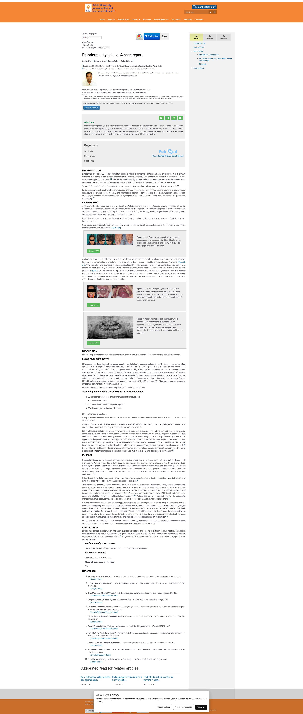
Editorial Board (123, 19)
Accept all (201, 707)
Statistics (210, 38)
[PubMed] (102, 595)
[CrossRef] (94, 595)
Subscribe (188, 19)
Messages (147, 19)
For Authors (176, 19)
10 (169, 498)
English (87, 37)
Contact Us (199, 19)
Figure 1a (115, 228)
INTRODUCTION (199, 43)
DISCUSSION (198, 51)
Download (223, 38)
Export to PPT (94, 251)
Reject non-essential (183, 707)
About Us (111, 19)
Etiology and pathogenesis (209, 55)
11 (166, 516)
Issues (135, 19)
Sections (196, 38)
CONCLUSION (199, 68)
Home (102, 19)
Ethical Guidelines (161, 19)
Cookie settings (163, 707)
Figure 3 (94, 270)
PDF (165, 36)
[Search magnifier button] (215, 12)
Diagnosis (202, 64)
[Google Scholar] (96, 579)
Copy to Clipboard (91, 108)
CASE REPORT (199, 47)
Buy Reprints (152, 36)
